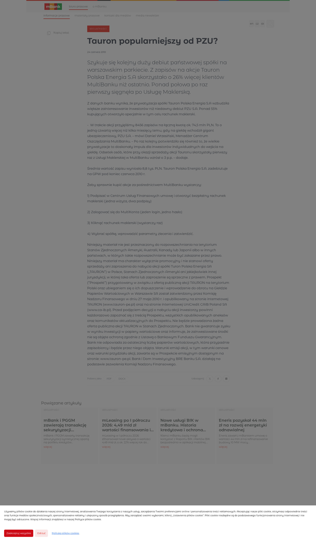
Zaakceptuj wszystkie (18, 533)
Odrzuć (41, 533)
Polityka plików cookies (65, 533)
